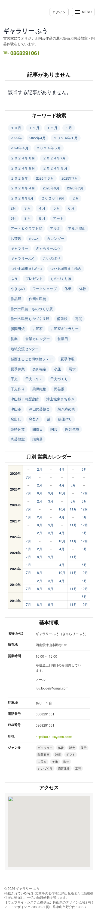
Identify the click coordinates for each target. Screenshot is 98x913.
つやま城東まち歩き (65, 268)
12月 (84, 493)
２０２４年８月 (23, 168)
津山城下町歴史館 (25, 398)
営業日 (62, 338)
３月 (27, 208)
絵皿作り (65, 419)
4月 (62, 469)
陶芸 (53, 429)
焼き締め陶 (66, 409)
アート (58, 218)
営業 (14, 338)
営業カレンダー (37, 338)
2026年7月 (75, 188)
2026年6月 (51, 188)
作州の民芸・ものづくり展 (32, 308)
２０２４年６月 (23, 158)
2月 (13, 208)
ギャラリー (19, 248)
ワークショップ (44, 288)
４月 (41, 208)
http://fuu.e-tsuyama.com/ (54, 736)
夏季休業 (18, 368)
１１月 (34, 127)
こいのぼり (51, 258)
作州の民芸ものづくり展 (30, 318)
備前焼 (62, 318)
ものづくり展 (60, 278)
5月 (73, 485)
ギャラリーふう (23, 258)
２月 (75, 198)
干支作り (18, 388)
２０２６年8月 (22, 198)
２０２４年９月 (55, 168)
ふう (14, 278)
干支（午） (34, 378)
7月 (28, 477)
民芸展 (59, 388)
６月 (71, 208)
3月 (50, 501)
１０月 (16, 127)
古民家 (37, 328)
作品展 (16, 298)
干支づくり (59, 378)
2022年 (16, 137)
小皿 (57, 368)
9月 (50, 493)
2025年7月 (70, 178)
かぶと (34, 238)
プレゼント (34, 278)
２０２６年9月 (52, 198)
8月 (39, 493)
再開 (78, 318)
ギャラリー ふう (25, 30)
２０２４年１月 (65, 137)
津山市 (16, 409)
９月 (41, 218)
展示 (72, 368)
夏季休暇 (67, 358)
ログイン (59, 12)
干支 (14, 378)
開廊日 (37, 429)
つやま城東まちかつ (26, 268)
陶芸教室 (18, 439)
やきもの (18, 288)
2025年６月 (45, 178)
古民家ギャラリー (64, 328)
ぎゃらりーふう (48, 248)
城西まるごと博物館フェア (32, 358)
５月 (56, 208)
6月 (13, 218)
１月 (68, 127)
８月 (27, 218)
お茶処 (16, 238)
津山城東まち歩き (60, 398)
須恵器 (37, 439)
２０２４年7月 (54, 158)
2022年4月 (37, 137)
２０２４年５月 (48, 147)
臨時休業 (18, 429)
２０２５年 (19, 178)
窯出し (16, 419)
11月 (73, 509)
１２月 (52, 127)
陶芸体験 (72, 429)
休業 (68, 288)
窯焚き (34, 419)
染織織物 (39, 388)
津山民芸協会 (39, 409)
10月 (62, 493)
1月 (28, 517)
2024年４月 (20, 147)
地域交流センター (25, 348)
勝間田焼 (18, 328)
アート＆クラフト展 (26, 228)
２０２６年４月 (23, 188)
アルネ (55, 228)
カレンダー (56, 238)
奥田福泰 (39, 368)
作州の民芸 (38, 298)
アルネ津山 (77, 228)
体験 (82, 288)
